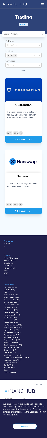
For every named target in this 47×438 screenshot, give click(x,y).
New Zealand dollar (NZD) (13, 327)
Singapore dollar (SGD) (12, 340)
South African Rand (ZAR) (13, 342)
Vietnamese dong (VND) (12, 360)
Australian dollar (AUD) (12, 300)
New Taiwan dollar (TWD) (13, 325)
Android (7, 244)
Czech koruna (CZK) (11, 310)
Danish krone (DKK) (11, 312)
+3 (21, 204)
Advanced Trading (10, 268)
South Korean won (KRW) (13, 345)
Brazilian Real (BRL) (10, 302)
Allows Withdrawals (11, 258)
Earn (23, 399)
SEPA (16, 133)
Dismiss (24, 426)
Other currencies (10, 372)
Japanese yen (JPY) (10, 320)
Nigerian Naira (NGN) (11, 330)
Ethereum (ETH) (9, 367)
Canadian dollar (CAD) (11, 305)
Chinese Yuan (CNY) (11, 307)
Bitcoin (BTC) (8, 365)
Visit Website (22, 139)
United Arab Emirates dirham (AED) (16, 357)
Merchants (8, 399)
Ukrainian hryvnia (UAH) (12, 355)
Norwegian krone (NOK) (12, 332)
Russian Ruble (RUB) (11, 337)
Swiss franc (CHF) (10, 350)
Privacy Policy (13, 414)
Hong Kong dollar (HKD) (12, 315)
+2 (21, 133)
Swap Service (8, 263)
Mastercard (8, 265)
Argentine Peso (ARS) (11, 297)
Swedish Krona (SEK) (11, 347)
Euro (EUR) (7, 292)
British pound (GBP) (11, 295)
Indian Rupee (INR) (10, 317)
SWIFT (9, 133)
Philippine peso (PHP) (11, 335)
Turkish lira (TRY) (10, 352)
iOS (5, 246)
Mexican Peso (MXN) (11, 322)
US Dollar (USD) (9, 290)
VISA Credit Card (10, 260)
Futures (6, 275)
